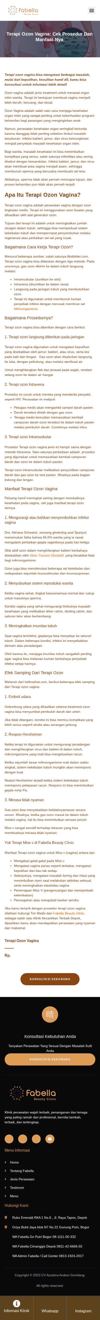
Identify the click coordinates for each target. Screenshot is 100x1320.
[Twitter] (36, 1139)
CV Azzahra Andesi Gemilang (62, 1275)
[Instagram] (9, 1139)
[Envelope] (49, 1139)
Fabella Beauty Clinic (68, 913)
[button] (91, 10)
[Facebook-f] (22, 1139)
